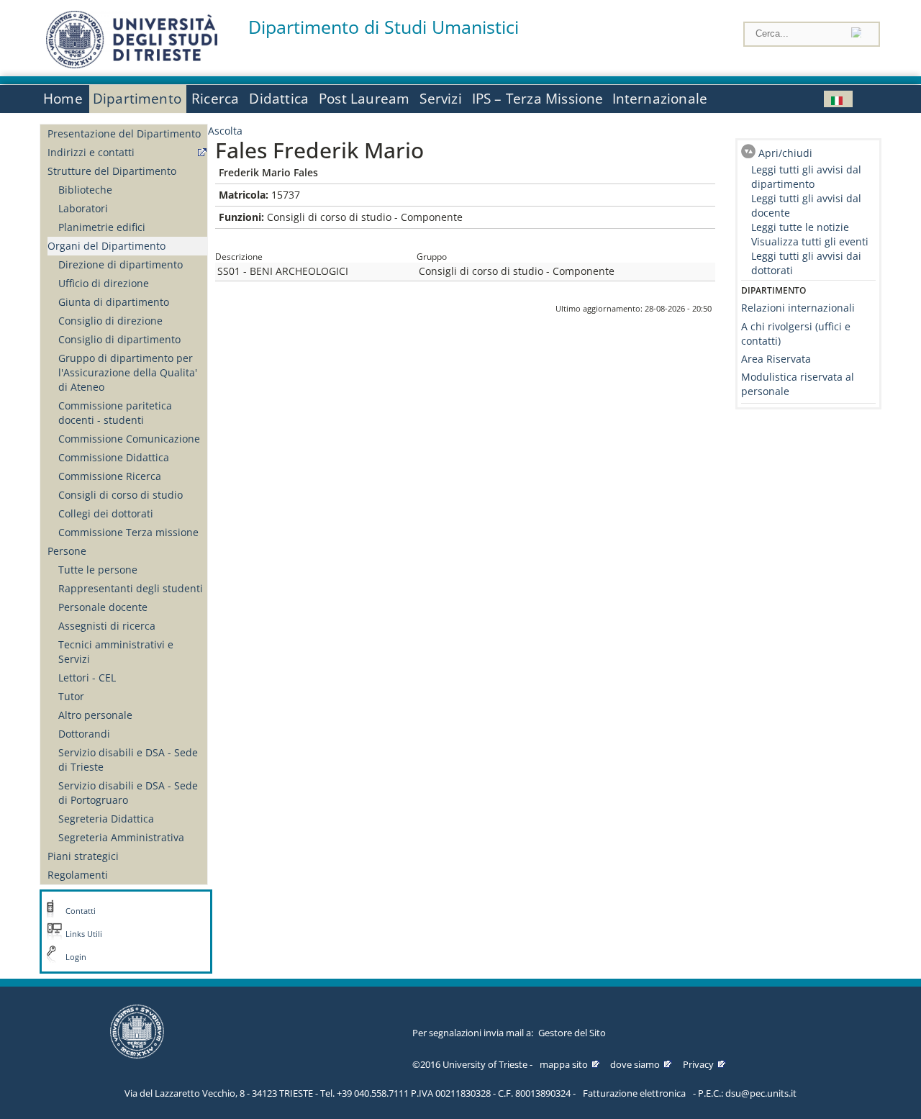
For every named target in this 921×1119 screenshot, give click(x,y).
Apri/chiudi (785, 153)
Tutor (71, 696)
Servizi (440, 98)
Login (75, 957)
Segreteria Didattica (106, 818)
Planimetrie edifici (101, 227)
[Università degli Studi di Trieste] (131, 64)
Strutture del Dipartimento (111, 171)
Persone (66, 551)
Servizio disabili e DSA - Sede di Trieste (128, 760)
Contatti (80, 911)
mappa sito (564, 1064)
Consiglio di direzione (110, 320)
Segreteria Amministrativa (121, 837)
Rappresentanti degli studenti (130, 588)
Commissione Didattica (113, 457)
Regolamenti (77, 875)
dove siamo (635, 1064)
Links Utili (83, 934)
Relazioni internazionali (798, 307)
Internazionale (660, 98)
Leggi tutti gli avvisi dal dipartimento (806, 177)
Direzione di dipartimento (120, 264)
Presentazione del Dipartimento (124, 133)
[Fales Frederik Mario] (838, 99)
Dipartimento (137, 98)
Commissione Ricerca (109, 476)
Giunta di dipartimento (113, 302)
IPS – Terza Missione (538, 98)
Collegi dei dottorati (105, 513)
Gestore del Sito (572, 1032)
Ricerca (215, 98)
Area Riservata (776, 359)
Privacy (698, 1064)
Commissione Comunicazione (129, 438)
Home (63, 98)
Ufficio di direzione (103, 283)
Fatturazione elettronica (634, 1093)
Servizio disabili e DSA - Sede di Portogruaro (128, 793)
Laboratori (83, 208)
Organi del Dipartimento (106, 246)
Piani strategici (83, 856)
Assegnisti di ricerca (106, 626)
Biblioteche (85, 189)
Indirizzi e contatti (91, 152)
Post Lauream (364, 98)
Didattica (279, 98)
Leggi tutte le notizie (800, 227)
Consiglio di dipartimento (119, 339)
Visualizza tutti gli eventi (809, 241)
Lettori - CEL (87, 677)
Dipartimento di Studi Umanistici (383, 27)
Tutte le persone (97, 569)
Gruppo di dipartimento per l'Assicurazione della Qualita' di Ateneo (127, 372)
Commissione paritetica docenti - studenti (115, 413)
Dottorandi (84, 733)
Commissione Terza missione (128, 532)
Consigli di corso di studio (120, 495)
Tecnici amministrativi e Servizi (115, 652)
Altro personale (95, 715)
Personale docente (103, 607)
